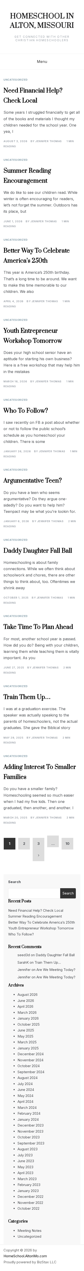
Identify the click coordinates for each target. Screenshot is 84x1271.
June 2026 (26, 1000)
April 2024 (25, 1101)
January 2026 (28, 1018)
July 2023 (25, 1155)
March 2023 (27, 1179)
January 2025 (28, 1048)
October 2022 (28, 1208)
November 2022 (30, 1202)
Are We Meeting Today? (55, 969)
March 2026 (27, 1012)
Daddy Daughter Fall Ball (38, 551)
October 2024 (29, 1066)
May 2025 (25, 1036)
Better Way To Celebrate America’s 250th (41, 922)
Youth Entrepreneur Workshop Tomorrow (41, 928)
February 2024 (29, 1113)
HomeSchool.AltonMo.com (25, 1256)
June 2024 (26, 1089)
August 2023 (28, 1149)
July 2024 (25, 1084)
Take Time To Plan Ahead (38, 627)
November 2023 (30, 1131)
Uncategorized (16, 79)
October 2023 (29, 1137)
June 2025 (26, 1030)
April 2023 (25, 1173)
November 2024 (30, 1060)
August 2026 (28, 994)
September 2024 (31, 1072)
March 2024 (27, 1107)
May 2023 (25, 1167)
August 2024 (28, 1078)
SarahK (23, 962)
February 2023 (29, 1184)
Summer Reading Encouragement (35, 916)
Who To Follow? (26, 411)
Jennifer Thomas (48, 141)
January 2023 (28, 1191)
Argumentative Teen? (33, 481)
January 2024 (28, 1119)
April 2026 (25, 1006)
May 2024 (25, 1095)
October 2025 (29, 1024)
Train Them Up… (27, 697)
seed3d (24, 955)
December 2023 (31, 1125)
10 (68, 843)
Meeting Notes (30, 1230)
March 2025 (27, 1042)
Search (14, 882)
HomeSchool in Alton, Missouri (42, 21)
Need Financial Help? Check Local (35, 910)
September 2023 (31, 1143)
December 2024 (31, 1054)
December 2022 (30, 1196)
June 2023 (26, 1161)
